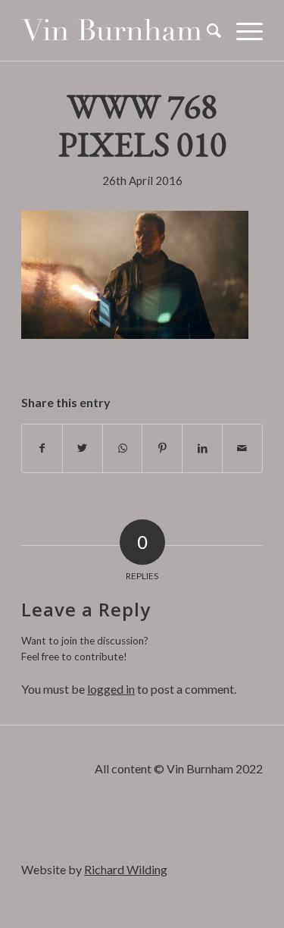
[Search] (206, 30)
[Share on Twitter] (82, 448)
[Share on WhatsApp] (122, 448)
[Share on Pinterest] (162, 448)
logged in (111, 689)
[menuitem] (206, 30)
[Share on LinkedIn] (202, 448)
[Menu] (242, 30)
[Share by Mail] (242, 448)
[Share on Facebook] (42, 448)
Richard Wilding (125, 869)
